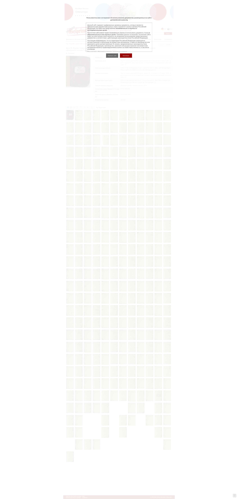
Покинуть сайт (112, 55)
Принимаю (126, 55)
